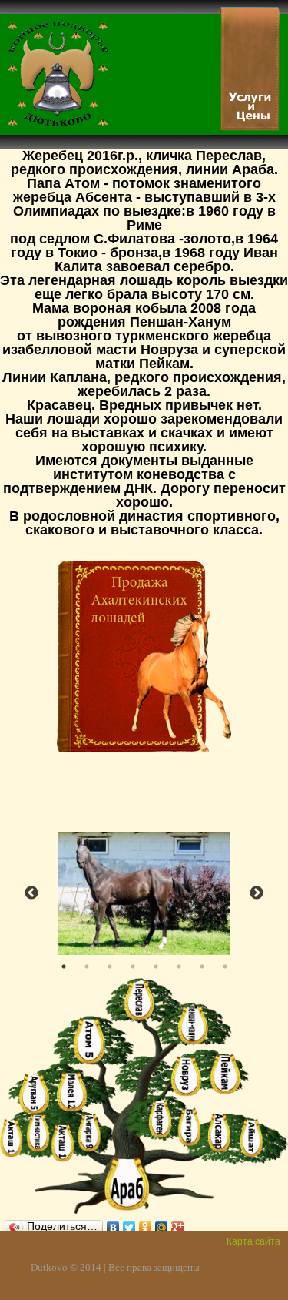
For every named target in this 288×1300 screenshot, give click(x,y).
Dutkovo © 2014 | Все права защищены (115, 1267)
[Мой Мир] (162, 1224)
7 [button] (202, 966)
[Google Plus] (178, 1224)
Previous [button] (31, 893)
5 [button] (156, 966)
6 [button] (179, 966)
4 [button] (133, 966)
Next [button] (256, 893)
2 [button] (86, 966)
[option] (144, 893)
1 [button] (63, 966)
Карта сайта (253, 1241)
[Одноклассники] (145, 1224)
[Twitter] (129, 1224)
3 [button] (110, 966)
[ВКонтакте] (113, 1224)
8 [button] (225, 966)
